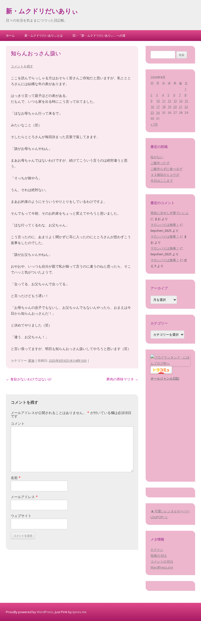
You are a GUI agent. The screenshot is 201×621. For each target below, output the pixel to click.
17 (158, 106)
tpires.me (80, 612)
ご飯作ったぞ (160, 163)
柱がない (157, 157)
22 (186, 106)
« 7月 (154, 124)
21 (180, 106)
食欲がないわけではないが (28, 379)
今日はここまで (162, 180)
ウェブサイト (21, 515)
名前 (16, 477)
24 (158, 112)
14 (180, 101)
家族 (31, 360)
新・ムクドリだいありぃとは (44, 35)
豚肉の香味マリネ (122, 379)
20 (175, 106)
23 (152, 112)
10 (158, 101)
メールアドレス (24, 496)
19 (169, 106)
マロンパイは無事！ (165, 224)
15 (186, 101)
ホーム (10, 35)
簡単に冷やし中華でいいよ (170, 213)
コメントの (162, 561)
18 (163, 106)
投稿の (159, 555)
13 (175, 101)
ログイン (157, 549)
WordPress (45, 612)
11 (163, 101)
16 (152, 106)
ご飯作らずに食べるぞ (166, 169)
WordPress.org (162, 567)
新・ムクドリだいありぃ (42, 11)
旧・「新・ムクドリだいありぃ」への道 (99, 35)
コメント (18, 423)
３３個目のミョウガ (165, 174)
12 (169, 101)
